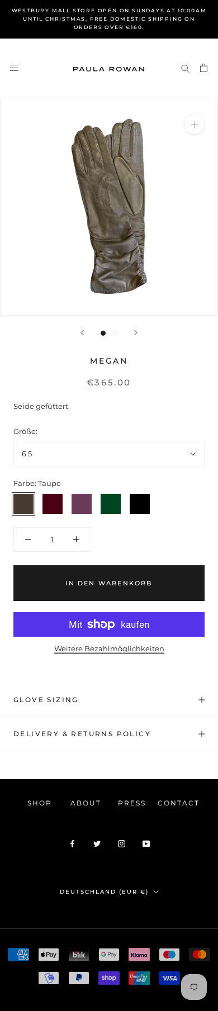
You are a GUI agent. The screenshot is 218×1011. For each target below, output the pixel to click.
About (85, 803)
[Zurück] (82, 332)
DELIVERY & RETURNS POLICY (82, 733)
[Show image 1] (103, 333)
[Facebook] (72, 843)
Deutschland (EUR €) (104, 891)
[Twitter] (97, 843)
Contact (179, 803)
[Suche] (185, 68)
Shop (39, 803)
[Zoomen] (194, 124)
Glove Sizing (46, 699)
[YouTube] (146, 843)
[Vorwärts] (136, 332)
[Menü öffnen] (14, 68)
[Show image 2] (114, 333)
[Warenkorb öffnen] (204, 68)
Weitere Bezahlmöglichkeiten (109, 648)
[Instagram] (121, 843)
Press (132, 803)
